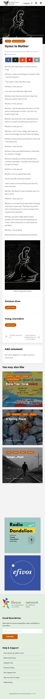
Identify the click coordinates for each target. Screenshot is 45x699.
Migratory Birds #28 (13, 379)
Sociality (33, 693)
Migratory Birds (10, 402)
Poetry (8, 41)
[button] (28, 3)
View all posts (11, 307)
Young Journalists (20, 51)
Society (23, 452)
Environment (16, 414)
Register (16, 355)
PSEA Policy (8, 682)
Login (24, 355)
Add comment (11, 54)
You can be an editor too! (14, 653)
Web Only (25, 376)
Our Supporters (10, 672)
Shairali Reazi (10, 440)
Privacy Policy (9, 668)
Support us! (8, 663)
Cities (8, 452)
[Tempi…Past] (22, 465)
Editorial (10, 376)
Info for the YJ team (11, 677)
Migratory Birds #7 (18, 41)
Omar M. (8, 478)
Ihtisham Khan (9, 51)
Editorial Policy (10, 658)
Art (8, 414)
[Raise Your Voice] (22, 389)
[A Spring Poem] (22, 427)
